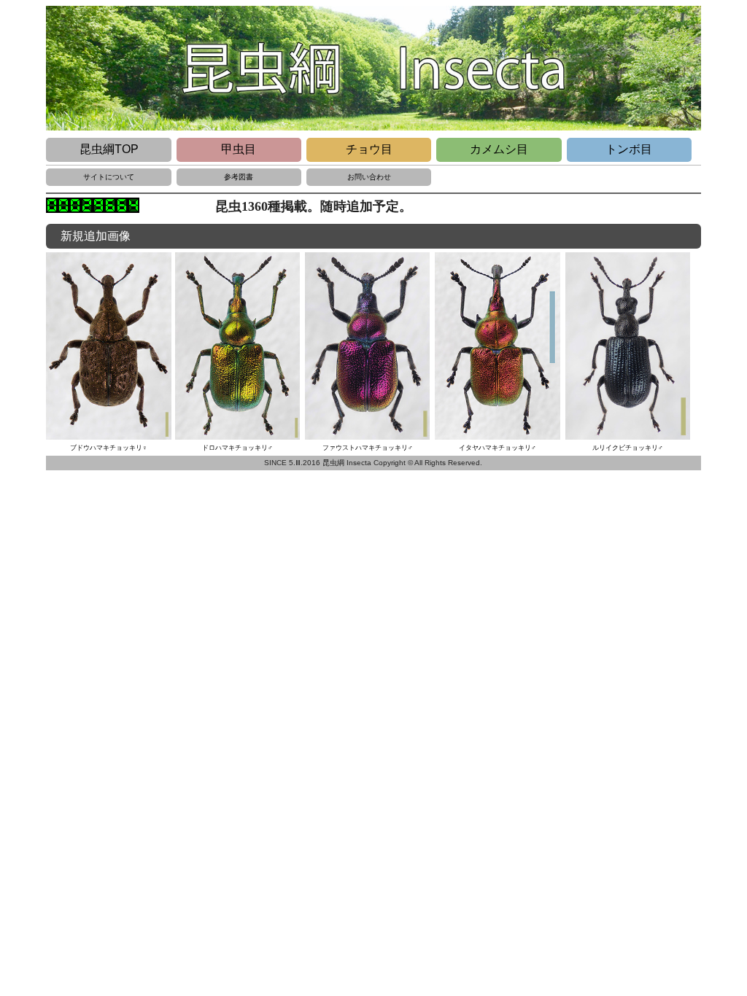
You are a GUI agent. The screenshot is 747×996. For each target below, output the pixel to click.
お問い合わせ (369, 177)
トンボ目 (628, 149)
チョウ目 (369, 149)
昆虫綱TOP (109, 149)
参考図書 (238, 177)
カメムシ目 (499, 149)
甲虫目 (238, 149)
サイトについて (108, 177)
